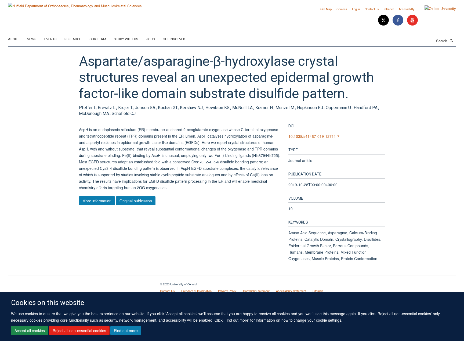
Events (50, 39)
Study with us (126, 39)
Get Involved (174, 39)
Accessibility (406, 9)
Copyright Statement (256, 291)
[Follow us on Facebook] (398, 20)
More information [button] (96, 200)
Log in (356, 9)
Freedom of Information (196, 291)
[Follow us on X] (384, 20)
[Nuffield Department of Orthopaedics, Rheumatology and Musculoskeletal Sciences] (75, 3)
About (13, 39)
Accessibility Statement (291, 291)
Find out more (126, 330)
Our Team (97, 39)
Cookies (341, 9)
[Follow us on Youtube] (412, 20)
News (32, 39)
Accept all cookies (30, 330)
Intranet (389, 9)
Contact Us (167, 291)
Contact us (372, 9)
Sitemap (318, 291)
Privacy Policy (227, 291)
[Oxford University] (436, 8)
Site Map (326, 9)
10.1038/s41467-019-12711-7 (313, 136)
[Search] (451, 40)
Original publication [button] (135, 200)
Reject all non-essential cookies (79, 330)
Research (73, 39)
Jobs (150, 39)
